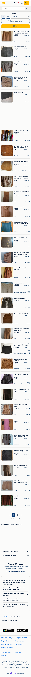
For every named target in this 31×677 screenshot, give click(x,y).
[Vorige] (9, 515)
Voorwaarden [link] (20, 641)
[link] (4, 3)
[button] (18, 3)
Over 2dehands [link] (6, 652)
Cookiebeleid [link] (19, 644)
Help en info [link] (5, 641)
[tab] (3, 17)
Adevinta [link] (18, 652)
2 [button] (17, 515)
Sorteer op (13, 13)
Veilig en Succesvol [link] (21, 638)
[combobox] (13, 8)
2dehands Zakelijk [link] (6, 638)
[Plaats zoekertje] (26, 3)
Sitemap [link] (3, 655)
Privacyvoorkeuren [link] (7, 647)
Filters (16, 26)
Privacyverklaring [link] (6, 644)
